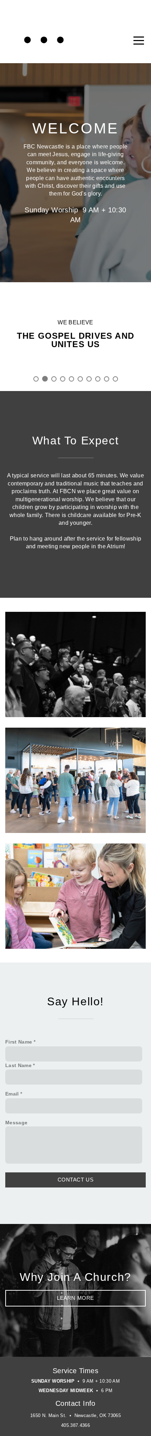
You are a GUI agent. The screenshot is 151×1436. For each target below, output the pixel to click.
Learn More (75, 1298)
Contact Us (76, 1180)
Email (12, 1094)
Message (16, 1122)
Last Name (18, 1065)
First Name (18, 1042)
